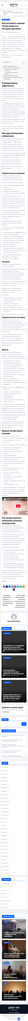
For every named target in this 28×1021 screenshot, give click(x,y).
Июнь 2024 (4, 822)
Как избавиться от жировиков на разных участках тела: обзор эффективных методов (13, 647)
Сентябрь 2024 (5, 811)
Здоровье (4, 890)
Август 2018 (4, 873)
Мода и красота (5, 893)
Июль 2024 (4, 818)
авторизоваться (6, 711)
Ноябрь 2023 (5, 846)
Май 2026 (4, 777)
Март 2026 (4, 784)
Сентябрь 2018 (5, 870)
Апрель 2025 (5, 805)
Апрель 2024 (5, 829)
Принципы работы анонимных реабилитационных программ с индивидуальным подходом (14, 746)
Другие (7, 74)
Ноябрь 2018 (5, 863)
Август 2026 (5, 767)
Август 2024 (5, 815)
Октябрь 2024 (5, 808)
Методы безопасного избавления (12, 67)
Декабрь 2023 (5, 842)
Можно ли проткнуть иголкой (11, 75)
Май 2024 (4, 825)
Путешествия (5, 904)
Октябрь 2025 (5, 798)
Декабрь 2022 (5, 856)
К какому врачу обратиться (9, 66)
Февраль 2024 (5, 835)
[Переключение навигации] (2, 5)
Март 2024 (4, 832)
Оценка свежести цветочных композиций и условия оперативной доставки (12, 740)
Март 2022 (4, 859)
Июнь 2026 (4, 774)
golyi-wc (14, 4)
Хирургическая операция (11, 69)
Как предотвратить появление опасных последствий (13, 78)
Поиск (5, 719)
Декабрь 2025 (5, 791)
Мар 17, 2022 (17, 650)
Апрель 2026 (5, 781)
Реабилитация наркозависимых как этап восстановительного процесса (12, 751)
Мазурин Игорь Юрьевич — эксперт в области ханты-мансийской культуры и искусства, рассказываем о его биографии (13, 698)
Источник (4, 581)
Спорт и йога (5, 907)
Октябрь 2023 (5, 849)
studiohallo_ (8, 675)
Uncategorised (6, 19)
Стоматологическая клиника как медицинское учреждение (14, 934)
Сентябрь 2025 (5, 801)
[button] (22, 63)
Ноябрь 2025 (5, 794)
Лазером (8, 71)
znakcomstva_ (9, 32)
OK (18, 1018)
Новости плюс (5, 897)
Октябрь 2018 (5, 866)
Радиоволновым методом (11, 72)
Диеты (3, 887)
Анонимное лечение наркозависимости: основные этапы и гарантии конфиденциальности (14, 756)
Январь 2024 (5, 839)
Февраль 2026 (5, 787)
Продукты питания (6, 900)
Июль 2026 (4, 770)
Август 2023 (5, 853)
